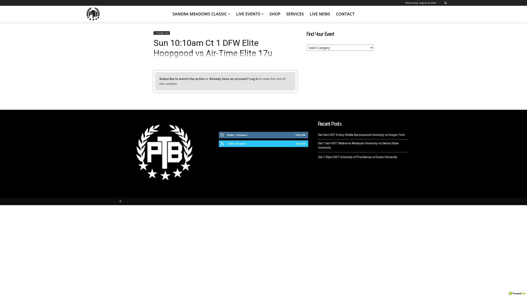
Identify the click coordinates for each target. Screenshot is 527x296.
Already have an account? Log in (233, 79)
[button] (446, 2)
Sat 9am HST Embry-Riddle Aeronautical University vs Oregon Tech (361, 134)
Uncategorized (162, 32)
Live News (320, 14)
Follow (300, 134)
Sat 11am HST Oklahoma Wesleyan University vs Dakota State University (358, 145)
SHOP (274, 14)
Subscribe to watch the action (182, 79)
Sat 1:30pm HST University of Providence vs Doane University (357, 157)
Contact (345, 14)
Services (295, 14)
